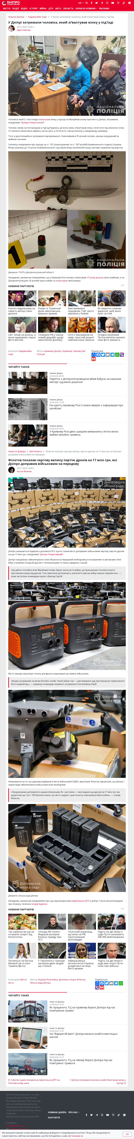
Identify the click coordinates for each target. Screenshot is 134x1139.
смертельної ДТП (80, 900)
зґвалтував (44, 119)
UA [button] (80, 2)
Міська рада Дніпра (40, 982)
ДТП (50, 8)
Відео (24, 8)
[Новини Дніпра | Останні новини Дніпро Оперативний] (11, 3)
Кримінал (67, 351)
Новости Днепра (17, 451)
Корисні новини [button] (85, 8)
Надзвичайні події (37, 16)
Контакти (54, 1117)
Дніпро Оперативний (32, 122)
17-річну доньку (95, 277)
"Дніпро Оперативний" (51, 554)
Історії (34, 8)
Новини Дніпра (16, 16)
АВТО (58, 8)
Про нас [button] (73, 1112)
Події (15, 8)
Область (68, 8)
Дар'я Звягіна (23, 30)
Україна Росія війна (48, 979)
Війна (43, 8)
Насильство (79, 351)
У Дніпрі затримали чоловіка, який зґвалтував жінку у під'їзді (98, 1082)
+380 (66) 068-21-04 (16, 1125)
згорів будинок (39, 904)
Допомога (64, 979)
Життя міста (35, 451)
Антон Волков (24, 471)
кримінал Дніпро (52, 351)
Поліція (40, 354)
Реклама (104, 8)
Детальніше (74, 1135)
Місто (6, 8)
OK (127, 1134)
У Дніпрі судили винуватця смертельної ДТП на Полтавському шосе (34, 1082)
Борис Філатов (77, 979)
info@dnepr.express (19, 1129)
